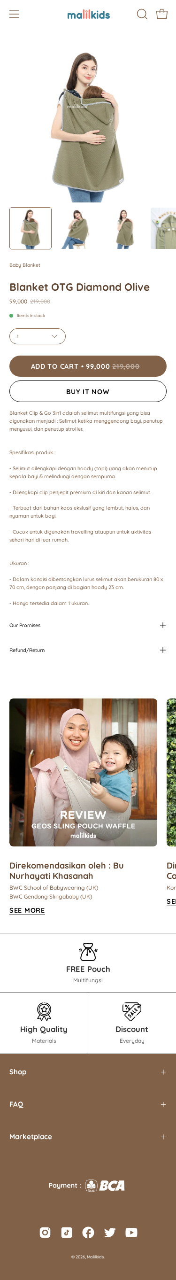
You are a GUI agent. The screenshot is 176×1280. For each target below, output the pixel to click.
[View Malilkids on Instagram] (45, 1233)
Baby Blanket (24, 265)
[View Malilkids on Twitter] (110, 1233)
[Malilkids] (88, 14)
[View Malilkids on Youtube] (131, 1233)
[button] (141, 14)
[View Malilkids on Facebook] (88, 1233)
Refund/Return (27, 650)
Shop (17, 1071)
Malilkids (95, 1256)
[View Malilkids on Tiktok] (67, 1233)
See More (27, 910)
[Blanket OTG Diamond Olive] (30, 228)
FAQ (16, 1104)
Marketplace (30, 1136)
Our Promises (24, 625)
